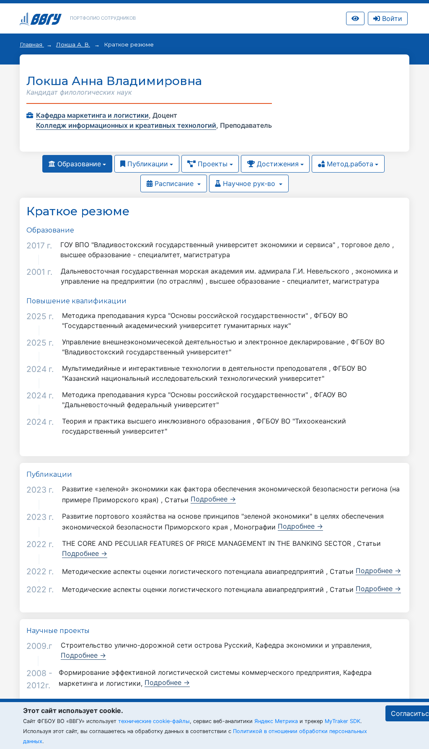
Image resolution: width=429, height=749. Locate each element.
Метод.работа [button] (349, 164)
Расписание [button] (174, 183)
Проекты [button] (211, 164)
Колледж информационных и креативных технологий (126, 125)
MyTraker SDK (342, 721)
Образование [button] (78, 164)
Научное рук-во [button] (249, 183)
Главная (32, 44)
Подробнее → (213, 499)
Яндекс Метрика (276, 721)
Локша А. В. (73, 44)
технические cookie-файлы (154, 721)
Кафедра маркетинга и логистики (92, 115)
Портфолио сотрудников (103, 18)
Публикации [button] (146, 164)
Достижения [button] (277, 164)
